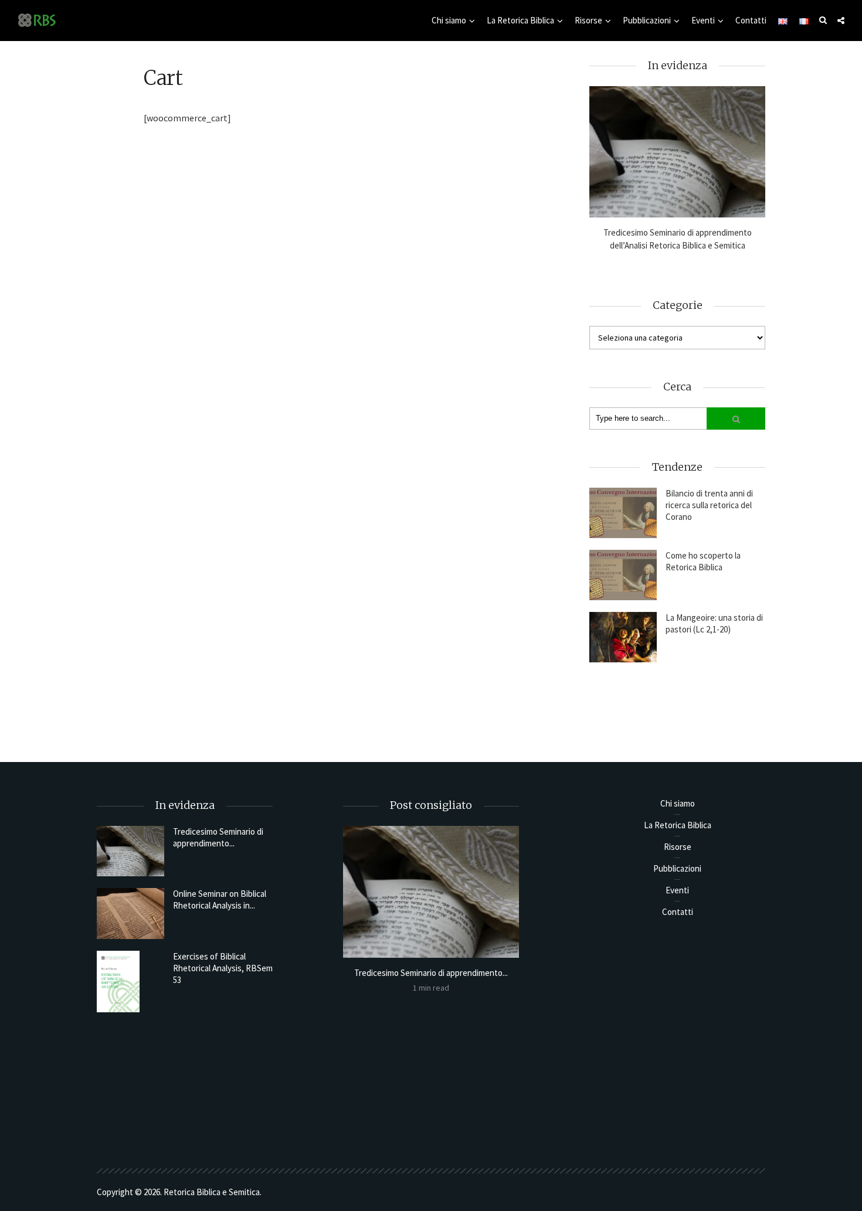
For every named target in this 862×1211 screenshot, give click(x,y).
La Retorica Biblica (520, 20)
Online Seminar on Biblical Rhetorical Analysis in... (219, 899)
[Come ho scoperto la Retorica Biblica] (623, 575)
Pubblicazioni (647, 20)
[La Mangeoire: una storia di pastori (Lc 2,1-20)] (623, 637)
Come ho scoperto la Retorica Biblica (703, 561)
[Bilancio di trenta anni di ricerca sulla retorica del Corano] (623, 513)
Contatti (750, 20)
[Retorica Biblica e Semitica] (37, 19)
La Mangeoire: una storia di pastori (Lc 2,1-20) (714, 623)
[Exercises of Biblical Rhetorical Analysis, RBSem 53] (130, 981)
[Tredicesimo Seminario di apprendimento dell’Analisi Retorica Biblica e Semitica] (677, 152)
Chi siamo (449, 20)
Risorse (588, 20)
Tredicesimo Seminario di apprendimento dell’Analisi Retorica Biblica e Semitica (677, 239)
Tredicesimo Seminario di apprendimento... (218, 837)
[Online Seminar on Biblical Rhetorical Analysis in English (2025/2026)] (130, 913)
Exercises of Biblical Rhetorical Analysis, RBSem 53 (223, 968)
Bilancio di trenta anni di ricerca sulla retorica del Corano (709, 505)
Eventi (703, 20)
